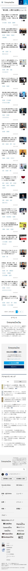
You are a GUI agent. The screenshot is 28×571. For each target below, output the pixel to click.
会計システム (4, 202)
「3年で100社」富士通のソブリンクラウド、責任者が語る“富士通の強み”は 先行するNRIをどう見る (9, 152)
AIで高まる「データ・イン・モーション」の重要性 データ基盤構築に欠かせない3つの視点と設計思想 (15, 425)
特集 (3, 508)
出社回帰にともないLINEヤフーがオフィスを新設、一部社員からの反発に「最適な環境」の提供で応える (15, 438)
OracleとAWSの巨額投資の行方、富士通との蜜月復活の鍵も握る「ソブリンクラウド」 (10, 224)
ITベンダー (4, 244)
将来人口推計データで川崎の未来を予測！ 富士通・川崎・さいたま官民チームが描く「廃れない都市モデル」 (10, 17)
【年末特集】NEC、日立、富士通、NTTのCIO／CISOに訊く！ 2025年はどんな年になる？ (9, 139)
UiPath (15, 302)
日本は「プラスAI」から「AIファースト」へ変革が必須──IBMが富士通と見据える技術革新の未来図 (10, 46)
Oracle (3, 115)
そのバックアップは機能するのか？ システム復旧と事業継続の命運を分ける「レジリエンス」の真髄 (15, 406)
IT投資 (3, 229)
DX (10, 170)
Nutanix (12, 35)
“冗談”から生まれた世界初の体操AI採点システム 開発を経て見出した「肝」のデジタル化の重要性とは (10, 126)
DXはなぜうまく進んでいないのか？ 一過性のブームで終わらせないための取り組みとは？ (9, 252)
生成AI (3, 185)
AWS (7, 69)
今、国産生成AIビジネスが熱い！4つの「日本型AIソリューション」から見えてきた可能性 (10, 178)
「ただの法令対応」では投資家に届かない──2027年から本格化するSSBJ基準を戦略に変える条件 (15, 431)
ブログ (3, 515)
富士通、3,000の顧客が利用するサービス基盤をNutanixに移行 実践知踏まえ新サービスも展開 (10, 30)
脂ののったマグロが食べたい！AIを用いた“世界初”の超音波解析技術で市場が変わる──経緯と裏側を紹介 (10, 80)
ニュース (18, 493)
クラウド (12, 158)
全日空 (10, 275)
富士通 (9, 22)
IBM (3, 51)
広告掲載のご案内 (20, 478)
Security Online (6, 485)
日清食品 (9, 273)
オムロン (4, 273)
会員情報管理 (9, 547)
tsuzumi (3, 187)
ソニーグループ (5, 72)
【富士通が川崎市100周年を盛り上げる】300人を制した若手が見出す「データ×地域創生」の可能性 (10, 95)
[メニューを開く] (2, 2)
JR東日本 (11, 270)
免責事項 (8, 549)
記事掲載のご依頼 (7, 478)
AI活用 (8, 86)
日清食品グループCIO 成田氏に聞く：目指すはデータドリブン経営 (10, 298)
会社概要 (8, 552)
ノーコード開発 (10, 305)
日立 (14, 144)
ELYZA (15, 183)
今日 (8, 381)
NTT (11, 144)
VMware (8, 35)
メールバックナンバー (14, 359)
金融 (11, 69)
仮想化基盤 (4, 37)
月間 (20, 381)
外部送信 (8, 559)
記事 (3, 502)
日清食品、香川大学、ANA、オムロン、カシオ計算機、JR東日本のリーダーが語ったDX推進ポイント (9, 265)
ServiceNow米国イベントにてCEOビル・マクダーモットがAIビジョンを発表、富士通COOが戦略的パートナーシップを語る (9, 211)
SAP (11, 200)
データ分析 (4, 22)
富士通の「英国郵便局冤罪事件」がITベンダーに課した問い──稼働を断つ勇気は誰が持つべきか (10, 237)
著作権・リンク (9, 545)
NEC (3, 144)
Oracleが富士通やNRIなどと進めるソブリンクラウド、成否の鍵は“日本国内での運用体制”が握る (10, 110)
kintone (8, 302)
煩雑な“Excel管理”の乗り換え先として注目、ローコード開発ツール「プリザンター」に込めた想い (10, 283)
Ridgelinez (13, 185)
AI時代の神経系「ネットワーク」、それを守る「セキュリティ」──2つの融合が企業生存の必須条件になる (15, 393)
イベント (18, 502)
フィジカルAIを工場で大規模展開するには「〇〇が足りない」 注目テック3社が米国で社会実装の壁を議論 (15, 444)
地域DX (13, 22)
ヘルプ (7, 543)
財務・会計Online (7, 493)
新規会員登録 (14, 363)
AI (10, 51)
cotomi (8, 185)
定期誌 (18, 508)
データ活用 (9, 100)
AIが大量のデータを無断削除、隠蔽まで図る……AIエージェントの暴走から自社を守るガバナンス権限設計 (15, 386)
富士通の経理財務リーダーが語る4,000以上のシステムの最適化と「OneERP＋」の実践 (10, 195)
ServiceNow (9, 216)
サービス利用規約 (10, 554)
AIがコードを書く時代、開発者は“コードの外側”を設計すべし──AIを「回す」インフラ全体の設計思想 (15, 419)
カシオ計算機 (4, 275)
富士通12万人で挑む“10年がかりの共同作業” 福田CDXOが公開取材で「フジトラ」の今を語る (10, 166)
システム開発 (4, 241)
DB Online (19, 485)
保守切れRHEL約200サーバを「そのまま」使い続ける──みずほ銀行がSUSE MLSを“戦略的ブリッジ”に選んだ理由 (15, 412)
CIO (3, 170)
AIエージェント (5, 53)
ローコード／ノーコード (6, 290)
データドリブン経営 (5, 102)
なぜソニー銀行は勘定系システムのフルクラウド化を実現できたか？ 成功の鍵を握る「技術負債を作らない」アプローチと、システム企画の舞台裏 (10, 63)
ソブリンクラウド (5, 117)
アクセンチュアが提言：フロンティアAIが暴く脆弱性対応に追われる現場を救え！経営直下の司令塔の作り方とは (15, 399)
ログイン (15, 366)
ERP (3, 200)
